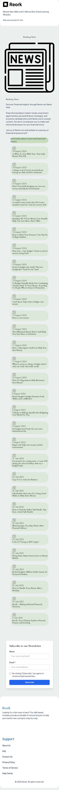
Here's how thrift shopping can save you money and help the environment (28, 187)
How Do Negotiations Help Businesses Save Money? (28, 381)
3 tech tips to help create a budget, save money (28, 303)
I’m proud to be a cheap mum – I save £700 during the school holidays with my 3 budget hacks (30, 463)
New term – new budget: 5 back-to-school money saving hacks (29, 252)
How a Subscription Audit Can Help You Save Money (29, 349)
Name (12, 651)
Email (12, 662)
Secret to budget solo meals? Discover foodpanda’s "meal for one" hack (27, 268)
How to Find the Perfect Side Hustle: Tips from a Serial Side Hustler (29, 511)
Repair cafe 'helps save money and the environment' (27, 446)
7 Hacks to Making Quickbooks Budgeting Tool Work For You (30, 414)
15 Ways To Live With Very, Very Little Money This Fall (28, 155)
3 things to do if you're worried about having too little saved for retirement (27, 171)
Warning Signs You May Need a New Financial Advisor (28, 527)
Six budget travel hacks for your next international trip (27, 430)
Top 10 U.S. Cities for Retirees (24, 480)
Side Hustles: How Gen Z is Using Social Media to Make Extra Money (29, 494)
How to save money (20, 318)
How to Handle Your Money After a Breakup (27, 589)
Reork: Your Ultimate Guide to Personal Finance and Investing (28, 621)
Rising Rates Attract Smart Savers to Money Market (30, 557)
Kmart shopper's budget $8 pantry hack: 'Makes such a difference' (28, 397)
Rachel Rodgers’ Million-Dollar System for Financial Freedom (29, 573)
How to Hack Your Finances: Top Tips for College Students (30, 236)
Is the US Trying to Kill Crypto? (25, 542)
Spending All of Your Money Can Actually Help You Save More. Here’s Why (29, 220)
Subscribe (29, 682)
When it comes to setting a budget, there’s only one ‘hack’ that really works (29, 365)
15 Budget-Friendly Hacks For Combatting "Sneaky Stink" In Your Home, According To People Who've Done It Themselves (30, 285)
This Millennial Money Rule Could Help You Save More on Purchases (29, 333)
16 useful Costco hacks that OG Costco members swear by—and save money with (29, 203)
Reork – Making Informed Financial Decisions (27, 605)
